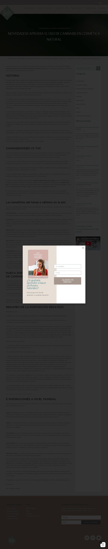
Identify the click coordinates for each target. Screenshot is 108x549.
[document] (54, 274)
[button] (83, 247)
